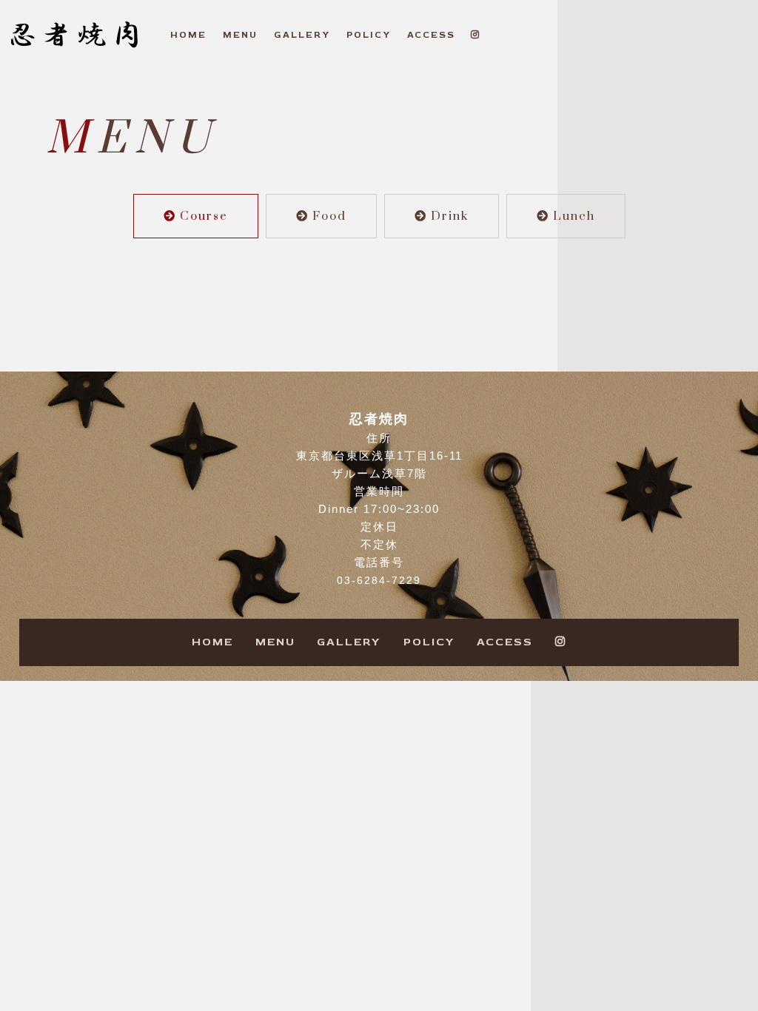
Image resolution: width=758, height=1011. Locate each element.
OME (188, 35)
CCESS (431, 35)
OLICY (368, 35)
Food (329, 216)
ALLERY (302, 35)
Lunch (574, 216)
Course (204, 216)
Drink (450, 216)
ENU (240, 35)
